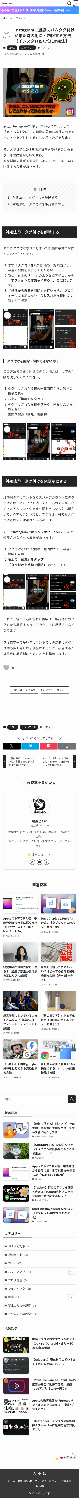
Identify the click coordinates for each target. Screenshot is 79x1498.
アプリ (46, 47)
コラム (12, 47)
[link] (32, 862)
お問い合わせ (25, 1481)
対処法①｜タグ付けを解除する (35, 197)
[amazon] (46, 862)
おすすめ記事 (19, 1246)
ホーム (11, 1481)
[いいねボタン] (6, 668)
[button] (12, 746)
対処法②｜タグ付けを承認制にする (38, 204)
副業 (13, 1297)
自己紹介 (39, 1485)
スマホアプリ (27, 47)
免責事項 (66, 1481)
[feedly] (39, 1473)
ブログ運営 (17, 1280)
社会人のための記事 (23, 1314)
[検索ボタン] (69, 3)
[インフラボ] (7, 3)
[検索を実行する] (72, 1099)
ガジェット (18, 1254)
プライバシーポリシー (47, 1481)
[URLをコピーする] (67, 746)
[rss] (44, 1473)
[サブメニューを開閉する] (71, 1272)
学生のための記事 (22, 1305)
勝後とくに (39, 821)
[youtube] (39, 862)
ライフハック (19, 1288)
